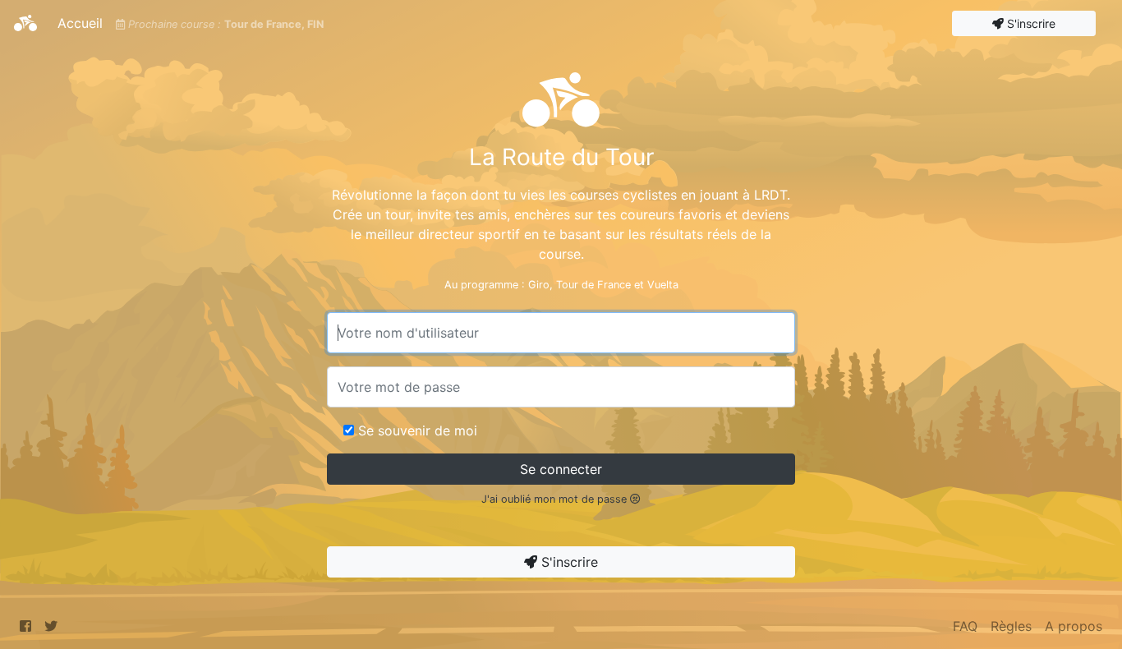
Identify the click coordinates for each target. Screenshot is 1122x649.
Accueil (83, 22)
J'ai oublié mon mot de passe (555, 499)
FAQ (965, 626)
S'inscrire (1029, 23)
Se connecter (561, 469)
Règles (1011, 626)
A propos (1073, 626)
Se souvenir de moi (417, 430)
